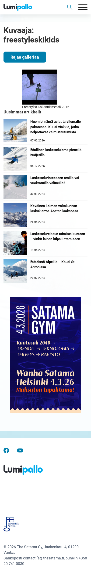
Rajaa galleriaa (24, 57)
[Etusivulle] (26, 7)
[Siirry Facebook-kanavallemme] (6, 450)
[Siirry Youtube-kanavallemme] (20, 450)
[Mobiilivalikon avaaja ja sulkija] (83, 7)
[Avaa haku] (70, 7)
